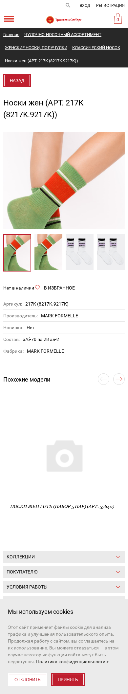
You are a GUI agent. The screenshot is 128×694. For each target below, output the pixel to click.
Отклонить (27, 679)
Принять (68, 679)
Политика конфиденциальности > (72, 661)
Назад (17, 80)
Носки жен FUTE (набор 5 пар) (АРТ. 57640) (62, 506)
